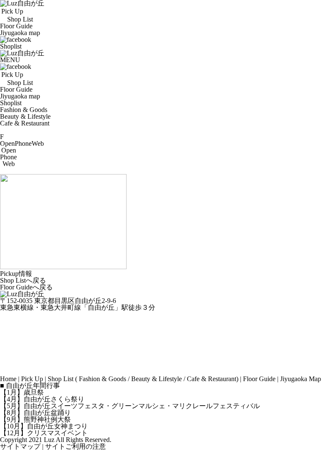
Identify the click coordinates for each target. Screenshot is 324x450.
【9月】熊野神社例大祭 (35, 419)
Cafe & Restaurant (24, 123)
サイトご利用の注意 (75, 446)
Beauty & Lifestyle (25, 116)
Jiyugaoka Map (300, 378)
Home (8, 378)
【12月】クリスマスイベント (44, 432)
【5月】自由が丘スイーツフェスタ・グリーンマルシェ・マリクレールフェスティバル (130, 405)
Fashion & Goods (23, 109)
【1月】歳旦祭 (22, 392)
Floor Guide (259, 378)
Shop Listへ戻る (23, 280)
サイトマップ (20, 446)
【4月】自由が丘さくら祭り (42, 399)
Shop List (60, 378)
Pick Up (32, 378)
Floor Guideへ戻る (26, 287)
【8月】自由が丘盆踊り (35, 412)
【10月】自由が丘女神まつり (44, 426)
